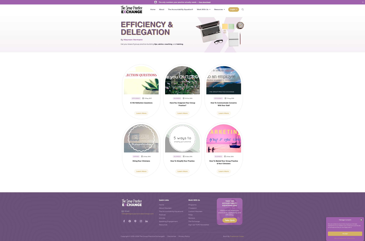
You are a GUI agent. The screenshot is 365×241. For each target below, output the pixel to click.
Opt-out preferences (340, 238)
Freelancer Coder (237, 236)
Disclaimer (171, 236)
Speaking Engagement (168, 221)
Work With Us (202, 9)
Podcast (162, 215)
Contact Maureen (195, 211)
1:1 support (192, 208)
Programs (192, 205)
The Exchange (194, 221)
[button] (361, 220)
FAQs (190, 215)
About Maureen (165, 208)
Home (152, 9)
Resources (218, 9)
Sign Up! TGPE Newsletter (198, 225)
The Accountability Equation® (180, 9)
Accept (345, 234)
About (161, 9)
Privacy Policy (351, 238)
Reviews (191, 218)
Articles (162, 218)
